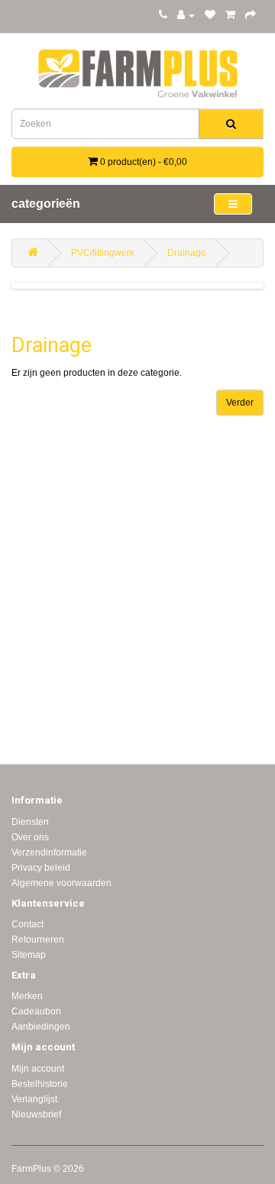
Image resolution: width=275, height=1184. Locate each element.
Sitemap (28, 954)
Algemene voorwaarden (61, 883)
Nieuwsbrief (36, 1114)
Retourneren (37, 939)
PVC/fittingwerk (102, 252)
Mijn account (37, 1068)
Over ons (30, 837)
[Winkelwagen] (230, 15)
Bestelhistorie (39, 1084)
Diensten (30, 822)
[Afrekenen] (250, 15)
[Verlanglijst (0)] (210, 15)
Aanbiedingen (40, 1026)
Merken (27, 996)
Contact (27, 924)
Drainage (186, 252)
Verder (240, 402)
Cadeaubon (36, 1011)
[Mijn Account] (186, 15)
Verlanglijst (34, 1099)
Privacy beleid (40, 867)
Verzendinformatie (49, 852)
